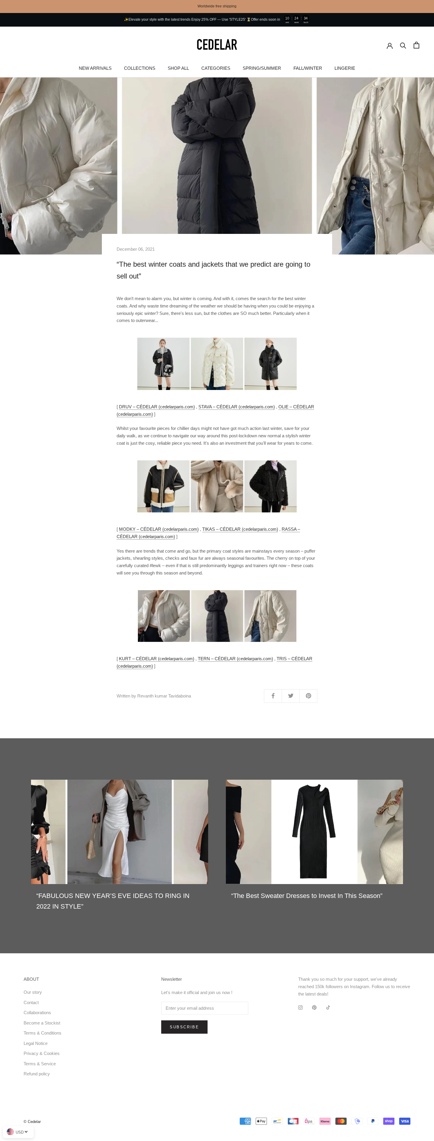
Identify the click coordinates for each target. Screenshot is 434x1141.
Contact (31, 1002)
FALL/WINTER (307, 68)
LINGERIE (345, 68)
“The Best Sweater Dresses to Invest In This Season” (306, 895)
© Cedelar (32, 1121)
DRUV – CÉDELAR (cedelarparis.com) (157, 406)
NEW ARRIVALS (95, 68)
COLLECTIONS (139, 68)
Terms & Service (40, 1063)
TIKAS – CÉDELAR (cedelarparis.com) (240, 529)
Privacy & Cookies (42, 1053)
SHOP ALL (178, 68)
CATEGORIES (215, 68)
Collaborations (37, 1012)
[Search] (403, 45)
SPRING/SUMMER (262, 68)
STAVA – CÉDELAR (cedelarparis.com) (236, 406)
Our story (33, 992)
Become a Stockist (42, 1022)
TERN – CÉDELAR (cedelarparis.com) (235, 658)
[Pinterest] (314, 1007)
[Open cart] (416, 45)
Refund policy (37, 1073)
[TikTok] (328, 1007)
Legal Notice (36, 1043)
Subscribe (184, 1027)
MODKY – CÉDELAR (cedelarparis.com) (159, 529)
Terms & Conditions (42, 1032)
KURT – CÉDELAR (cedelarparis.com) (156, 658)
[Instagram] (300, 1007)
